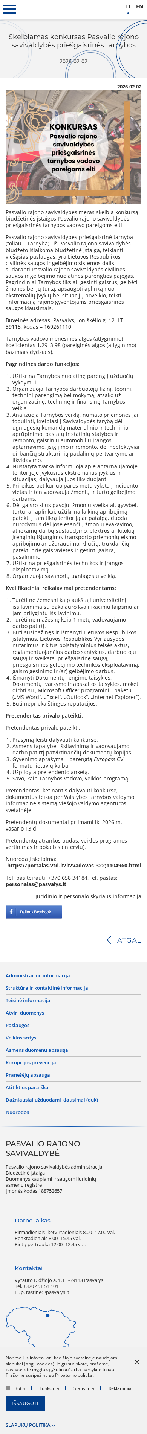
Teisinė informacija (28, 1001)
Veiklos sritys (21, 1038)
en (139, 6)
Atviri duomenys (25, 1013)
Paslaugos (17, 1026)
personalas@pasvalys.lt (36, 884)
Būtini (20, 1388)
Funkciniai (50, 1388)
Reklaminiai (121, 1388)
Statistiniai (84, 1388)
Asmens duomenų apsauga (37, 1050)
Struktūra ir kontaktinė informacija (47, 988)
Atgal (129, 940)
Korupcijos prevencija (31, 1063)
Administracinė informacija (38, 976)
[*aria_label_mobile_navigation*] (9, 9)
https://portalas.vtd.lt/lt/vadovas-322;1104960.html (74, 865)
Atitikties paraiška (27, 1088)
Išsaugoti (25, 1403)
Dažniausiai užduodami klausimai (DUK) (52, 1100)
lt (128, 6)
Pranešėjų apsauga (28, 1075)
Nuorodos (17, 1112)
